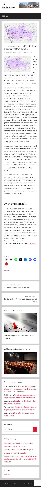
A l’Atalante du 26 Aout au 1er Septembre (18, 443)
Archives (7, 474)
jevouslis (29, 52)
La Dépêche (31, 244)
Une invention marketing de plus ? (16, 453)
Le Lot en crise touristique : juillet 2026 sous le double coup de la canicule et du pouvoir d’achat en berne (20, 389)
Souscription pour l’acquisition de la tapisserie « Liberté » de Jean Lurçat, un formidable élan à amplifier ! (20, 459)
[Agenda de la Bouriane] (20, 331)
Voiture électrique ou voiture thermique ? (18, 450)
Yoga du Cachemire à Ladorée (14, 446)
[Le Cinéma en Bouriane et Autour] (20, 373)
